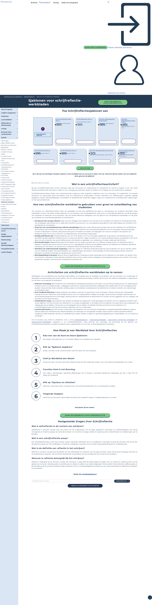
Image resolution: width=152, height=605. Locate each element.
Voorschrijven (5, 220)
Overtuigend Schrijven (8, 193)
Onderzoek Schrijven (8, 186)
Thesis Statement (6, 213)
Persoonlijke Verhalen (8, 197)
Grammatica (5, 162)
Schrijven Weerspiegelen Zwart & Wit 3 (101, 151)
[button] (45, 3)
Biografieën (4, 147)
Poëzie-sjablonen (6, 200)
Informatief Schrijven (7, 171)
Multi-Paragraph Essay (8, 184)
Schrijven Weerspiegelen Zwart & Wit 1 (107, 119)
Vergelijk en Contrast (7, 215)
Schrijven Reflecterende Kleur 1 (63, 119)
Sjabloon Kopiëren (63, 123)
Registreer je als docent (123, 47)
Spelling (3, 208)
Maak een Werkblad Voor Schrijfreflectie (112, 102)
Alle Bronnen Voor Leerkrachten (13, 96)
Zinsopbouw (5, 222)
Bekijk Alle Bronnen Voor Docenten (85, 485)
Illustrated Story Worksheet (6, 168)
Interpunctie (5, 177)
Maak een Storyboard (70, 3)
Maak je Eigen (85, 168)
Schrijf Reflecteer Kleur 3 (42, 150)
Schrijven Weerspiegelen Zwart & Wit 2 (128, 120)
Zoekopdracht (121, 481)
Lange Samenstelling (8, 182)
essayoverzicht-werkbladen (41, 322)
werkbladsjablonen (81, 320)
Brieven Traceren (6, 149)
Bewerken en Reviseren (8, 145)
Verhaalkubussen (6, 217)
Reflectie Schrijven (7, 202)
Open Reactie (5, 189)
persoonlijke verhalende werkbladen (121, 320)
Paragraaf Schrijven (7, 195)
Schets (3, 206)
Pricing (56, 3)
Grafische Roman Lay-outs (8, 159)
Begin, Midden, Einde (7, 143)
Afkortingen (5, 141)
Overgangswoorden (7, 191)
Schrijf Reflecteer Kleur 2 (84, 119)
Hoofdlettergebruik (7, 165)
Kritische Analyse (6, 180)
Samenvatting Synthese (8, 204)
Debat (3, 154)
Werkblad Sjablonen (29, 96)
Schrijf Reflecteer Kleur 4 (68, 150)
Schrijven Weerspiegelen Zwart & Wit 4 (127, 151)
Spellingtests (5, 211)
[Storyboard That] (6, 1)
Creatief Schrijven (6, 152)
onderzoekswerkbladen (97, 320)
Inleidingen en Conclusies (5, 174)
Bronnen (34, 3)
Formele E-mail (6, 156)
